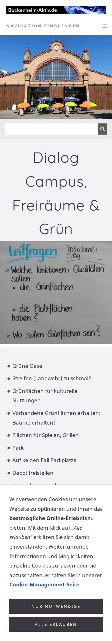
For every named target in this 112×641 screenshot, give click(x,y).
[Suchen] (102, 129)
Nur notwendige (56, 606)
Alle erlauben (56, 624)
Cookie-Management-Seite (44, 584)
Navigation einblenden (43, 26)
